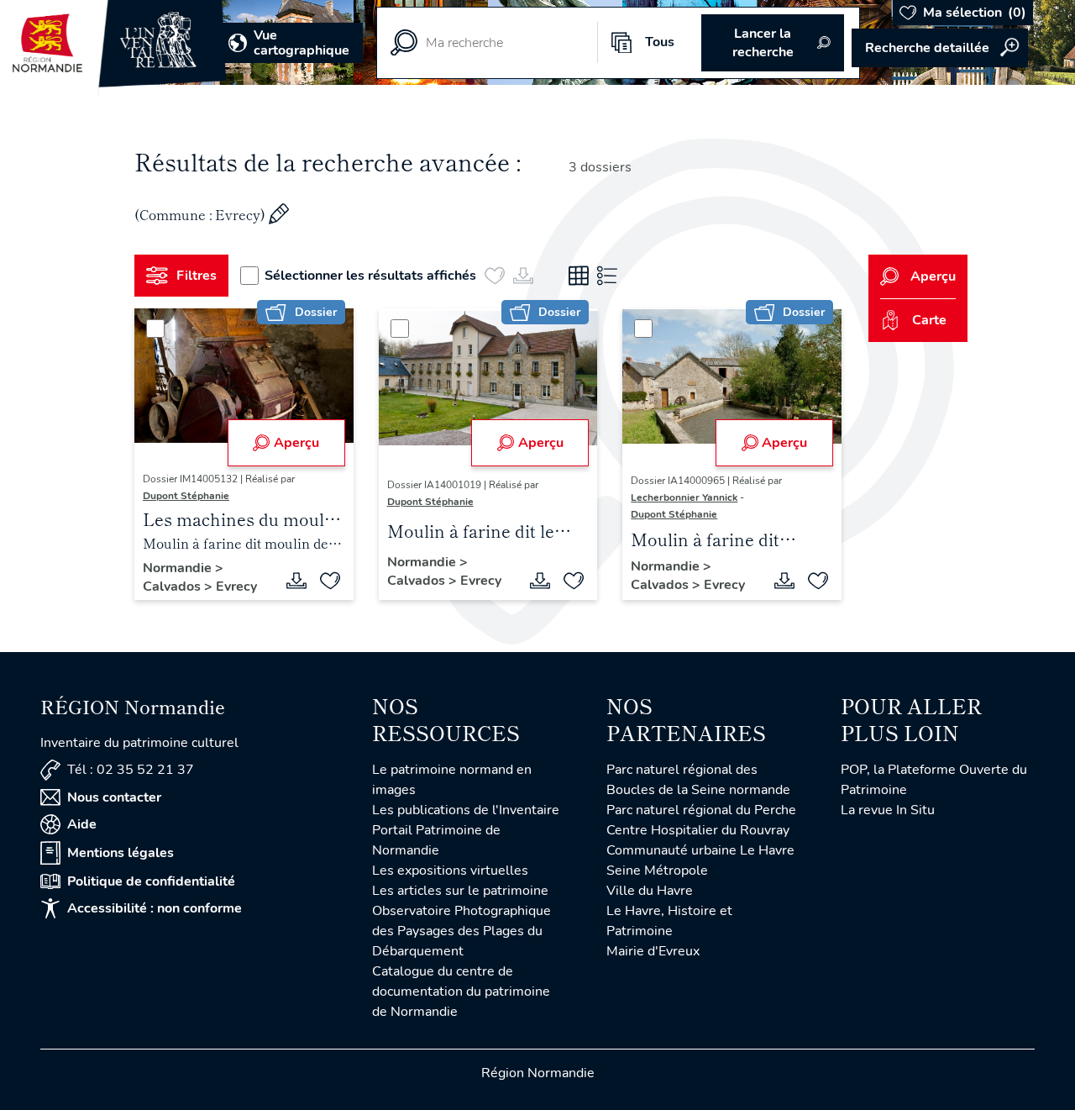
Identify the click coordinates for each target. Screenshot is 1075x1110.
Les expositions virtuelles (450, 870)
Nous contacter (114, 797)
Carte (929, 320)
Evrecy (236, 586)
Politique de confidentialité (151, 881)
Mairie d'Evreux (653, 951)
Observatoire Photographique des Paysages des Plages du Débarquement (461, 931)
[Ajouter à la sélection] (330, 581)
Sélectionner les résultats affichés (370, 275)
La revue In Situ (888, 810)
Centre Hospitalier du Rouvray (697, 830)
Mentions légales (120, 853)
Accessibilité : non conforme (154, 908)
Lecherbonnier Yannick (684, 497)
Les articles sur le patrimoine (460, 890)
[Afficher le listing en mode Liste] (607, 276)
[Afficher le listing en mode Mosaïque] (579, 276)
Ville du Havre (649, 890)
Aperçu (296, 443)
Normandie (179, 568)
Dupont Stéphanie (186, 495)
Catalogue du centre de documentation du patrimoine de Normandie (461, 991)
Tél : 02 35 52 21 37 (130, 769)
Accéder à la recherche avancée (940, 48)
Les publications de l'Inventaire (465, 810)
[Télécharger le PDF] (296, 581)
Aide (82, 824)
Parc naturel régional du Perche (701, 810)
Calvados (173, 586)
